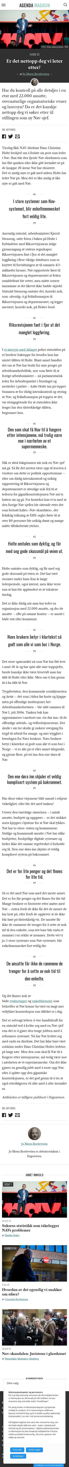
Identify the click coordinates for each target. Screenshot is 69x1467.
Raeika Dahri (12, 1235)
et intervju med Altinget (20, 350)
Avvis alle (17, 1450)
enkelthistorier (42, 1001)
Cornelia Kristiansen (16, 1299)
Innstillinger (18, 1456)
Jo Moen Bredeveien (36, 74)
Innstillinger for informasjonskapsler (48, 1465)
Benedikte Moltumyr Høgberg (22, 1358)
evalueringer (18, 1001)
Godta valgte (34, 1450)
